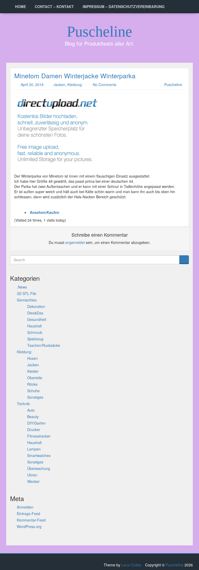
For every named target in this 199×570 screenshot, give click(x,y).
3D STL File (26, 293)
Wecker (33, 481)
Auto (31, 410)
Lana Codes (131, 564)
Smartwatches (39, 455)
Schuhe (33, 390)
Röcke (32, 384)
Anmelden (25, 507)
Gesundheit (36, 319)
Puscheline (99, 31)
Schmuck (34, 332)
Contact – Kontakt (54, 6)
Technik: (24, 403)
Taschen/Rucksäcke (43, 345)
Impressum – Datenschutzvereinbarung (124, 6)
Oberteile (34, 377)
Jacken (59, 84)
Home (20, 6)
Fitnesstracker (39, 436)
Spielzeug (35, 338)
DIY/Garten (36, 423)
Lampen (34, 449)
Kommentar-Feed (31, 520)
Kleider (33, 371)
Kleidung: (75, 84)
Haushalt (34, 325)
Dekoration (36, 306)
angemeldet (75, 242)
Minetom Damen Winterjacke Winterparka (75, 75)
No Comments (104, 84)
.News (22, 287)
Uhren (32, 474)
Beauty (33, 416)
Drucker (33, 429)
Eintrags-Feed (28, 513)
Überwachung (38, 468)
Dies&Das (35, 312)
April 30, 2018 (32, 84)
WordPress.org (29, 526)
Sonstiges (35, 397)
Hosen (32, 358)
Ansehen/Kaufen (44, 212)
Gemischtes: (27, 299)
